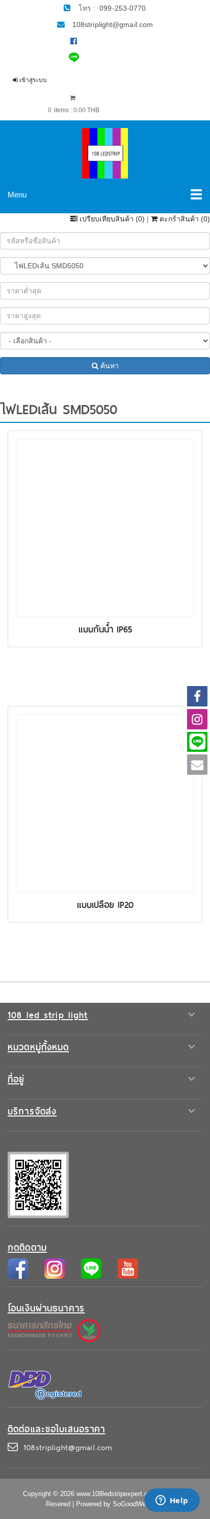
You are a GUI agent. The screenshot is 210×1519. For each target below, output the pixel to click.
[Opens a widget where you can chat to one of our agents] (172, 1501)
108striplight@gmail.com (112, 24)
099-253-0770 (122, 8)
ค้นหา (108, 366)
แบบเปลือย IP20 (105, 905)
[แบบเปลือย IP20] (105, 803)
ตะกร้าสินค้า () (184, 219)
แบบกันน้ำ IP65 (105, 629)
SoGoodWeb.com (139, 1504)
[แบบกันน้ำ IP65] (105, 527)
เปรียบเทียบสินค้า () (112, 219)
